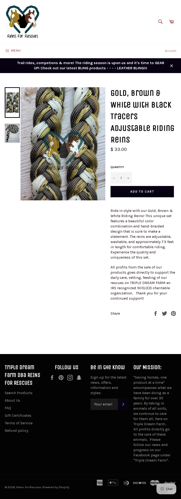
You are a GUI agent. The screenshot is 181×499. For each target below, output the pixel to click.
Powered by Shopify (55, 487)
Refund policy (16, 430)
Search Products (19, 393)
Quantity (117, 167)
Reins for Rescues (28, 487)
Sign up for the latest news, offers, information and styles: (108, 385)
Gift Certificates (18, 415)
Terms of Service (19, 423)
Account (170, 51)
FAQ (8, 408)
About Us (12, 400)
